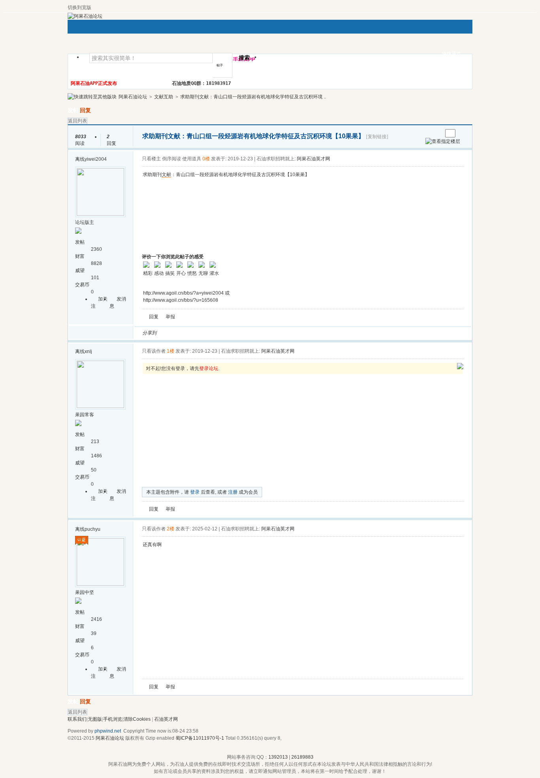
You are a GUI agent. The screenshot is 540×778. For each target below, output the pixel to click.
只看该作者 (154, 351)
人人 (217, 333)
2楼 (170, 529)
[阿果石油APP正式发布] (460, 367)
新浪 (179, 333)
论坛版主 (84, 222)
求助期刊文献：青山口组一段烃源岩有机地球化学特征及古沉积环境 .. (253, 97)
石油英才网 (166, 719)
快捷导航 (277, 59)
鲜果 (255, 333)
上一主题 (428, 133)
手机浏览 (112, 719)
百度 (246, 333)
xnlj (88, 351)
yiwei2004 (96, 159)
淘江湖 (170, 333)
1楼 (170, 351)
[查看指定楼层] (442, 141)
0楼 (206, 159)
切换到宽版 (79, 7)
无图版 (95, 719)
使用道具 (191, 159)
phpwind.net (107, 731)
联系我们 (77, 719)
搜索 (244, 57)
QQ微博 (189, 333)
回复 (85, 110)
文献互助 (163, 97)
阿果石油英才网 (313, 159)
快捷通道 (451, 53)
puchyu (92, 529)
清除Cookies (137, 719)
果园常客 (84, 414)
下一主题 (436, 133)
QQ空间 (198, 333)
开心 (208, 333)
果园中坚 (84, 592)
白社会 (265, 333)
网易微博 (236, 333)
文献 (166, 174)
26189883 (302, 757)
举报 (170, 316)
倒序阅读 (171, 159)
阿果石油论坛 (133, 97)
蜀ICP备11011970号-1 (200, 738)
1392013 (278, 757)
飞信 (274, 333)
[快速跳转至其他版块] (92, 96)
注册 (233, 492)
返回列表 (77, 121)
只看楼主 (151, 159)
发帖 (73, 110)
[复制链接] (377, 136)
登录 (195, 492)
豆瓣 (227, 333)
